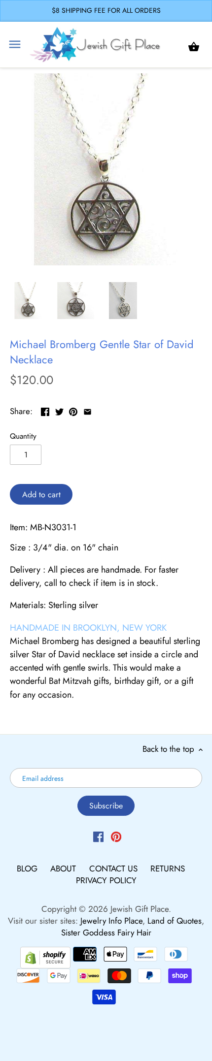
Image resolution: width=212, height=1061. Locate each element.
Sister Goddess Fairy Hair (106, 932)
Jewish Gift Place (139, 909)
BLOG (28, 868)
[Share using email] (87, 410)
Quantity (23, 436)
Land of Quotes (174, 921)
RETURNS (167, 868)
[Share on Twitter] (59, 410)
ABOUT (64, 868)
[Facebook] (98, 836)
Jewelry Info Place (111, 921)
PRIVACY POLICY (106, 880)
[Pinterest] (116, 836)
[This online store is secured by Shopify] (45, 957)
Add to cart (41, 494)
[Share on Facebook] (45, 410)
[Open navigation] (14, 44)
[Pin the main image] (73, 410)
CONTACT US (114, 868)
